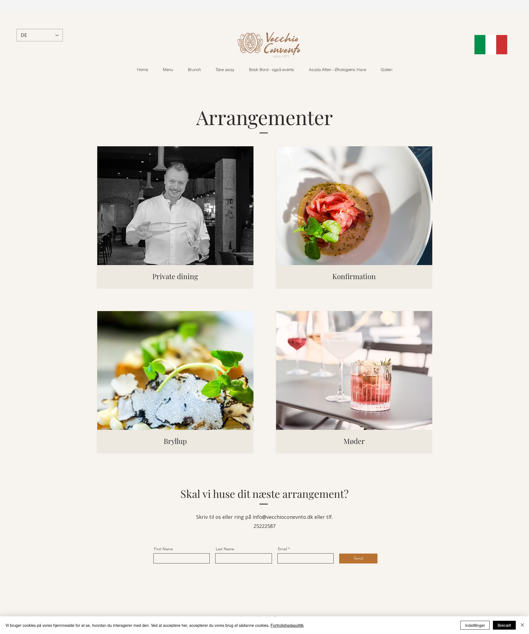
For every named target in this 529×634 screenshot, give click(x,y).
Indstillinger (475, 625)
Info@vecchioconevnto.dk (283, 517)
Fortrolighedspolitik (287, 625)
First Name (163, 549)
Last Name (225, 549)
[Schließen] (522, 625)
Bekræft (504, 625)
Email (282, 549)
